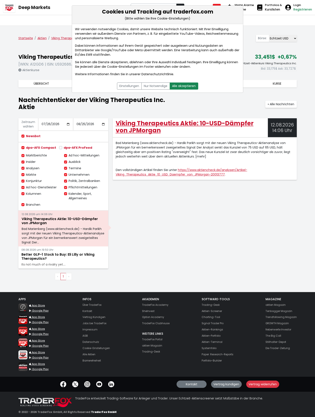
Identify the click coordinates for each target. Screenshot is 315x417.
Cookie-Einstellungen (123, 66)
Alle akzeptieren (184, 86)
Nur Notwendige (155, 86)
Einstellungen (129, 86)
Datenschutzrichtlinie (157, 74)
